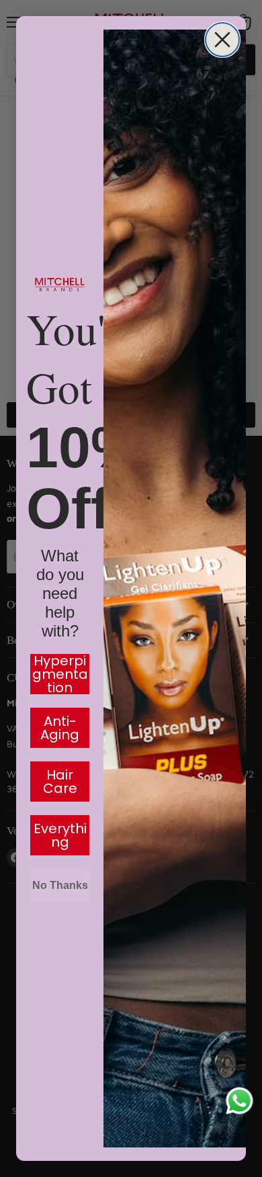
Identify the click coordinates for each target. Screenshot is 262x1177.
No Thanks (60, 885)
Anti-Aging (59, 728)
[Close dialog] (222, 39)
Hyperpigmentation (60, 674)
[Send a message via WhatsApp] (239, 1101)
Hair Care (60, 781)
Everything (60, 835)
